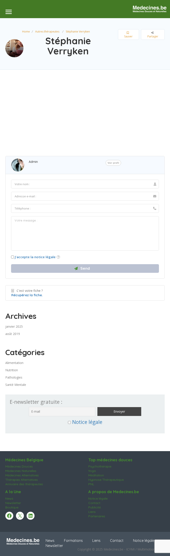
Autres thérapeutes (47, 31)
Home (26, 31)
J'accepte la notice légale (35, 257)
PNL (91, 484)
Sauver (128, 36)
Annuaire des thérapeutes (24, 484)
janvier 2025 (14, 326)
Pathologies (13, 377)
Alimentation (14, 363)
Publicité (94, 507)
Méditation (96, 475)
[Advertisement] (85, 112)
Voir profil (113, 162)
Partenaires (96, 516)
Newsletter (13, 503)
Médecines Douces (19, 466)
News (9, 498)
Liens (92, 512)
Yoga (92, 471)
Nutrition (11, 370)
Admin (33, 162)
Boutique (11, 507)
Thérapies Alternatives (21, 480)
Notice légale (87, 421)
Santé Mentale (15, 385)
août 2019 (12, 334)
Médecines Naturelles (20, 471)
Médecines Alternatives (22, 475)
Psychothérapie (99, 466)
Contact (94, 503)
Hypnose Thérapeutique (106, 480)
